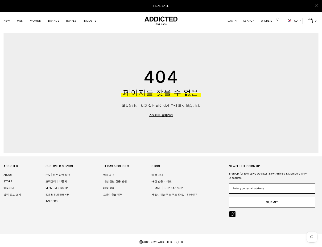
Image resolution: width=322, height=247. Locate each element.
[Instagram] (232, 214)
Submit (272, 202)
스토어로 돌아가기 (161, 115)
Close (316, 6)
